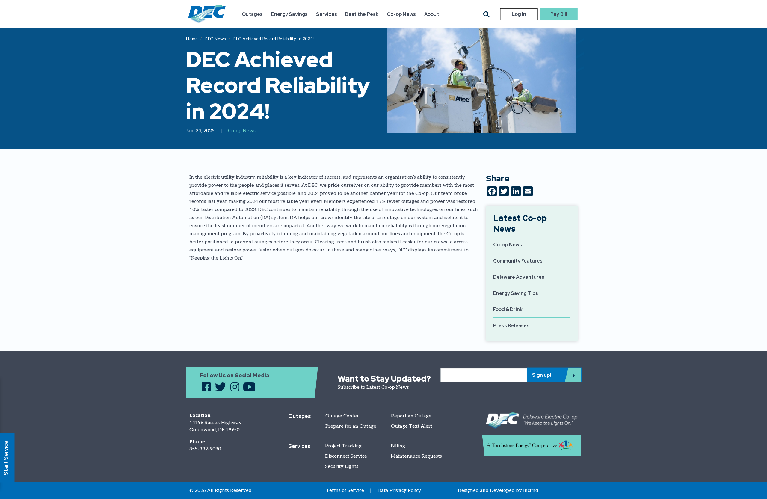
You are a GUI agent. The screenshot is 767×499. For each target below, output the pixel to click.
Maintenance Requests (416, 456)
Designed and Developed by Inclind (498, 490)
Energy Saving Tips (515, 293)
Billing (398, 446)
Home (192, 38)
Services (326, 14)
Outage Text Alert (411, 426)
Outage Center (342, 416)
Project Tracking (343, 446)
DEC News (215, 38)
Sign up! (541, 375)
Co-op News (401, 14)
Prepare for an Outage (350, 426)
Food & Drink (508, 309)
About (431, 14)
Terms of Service (345, 490)
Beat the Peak (361, 14)
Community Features (518, 261)
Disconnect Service (346, 456)
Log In (519, 14)
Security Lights (341, 466)
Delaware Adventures (518, 277)
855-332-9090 (205, 449)
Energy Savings (289, 14)
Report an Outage (411, 416)
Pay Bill (558, 14)
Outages (252, 14)
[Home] (207, 14)
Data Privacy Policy (399, 490)
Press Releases (511, 325)
